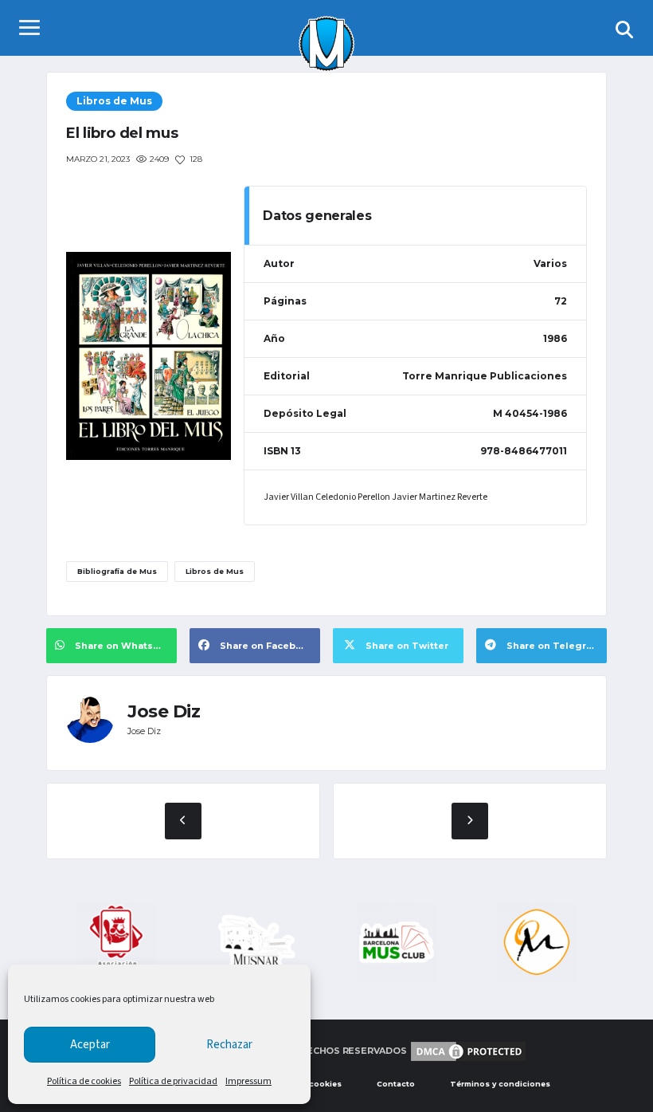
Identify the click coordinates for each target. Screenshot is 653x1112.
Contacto (396, 1083)
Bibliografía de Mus (117, 571)
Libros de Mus (215, 571)
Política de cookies (84, 1081)
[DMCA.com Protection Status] (468, 1050)
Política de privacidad (173, 1081)
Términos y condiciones (500, 1083)
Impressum (248, 1081)
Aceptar (90, 1044)
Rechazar (229, 1044)
